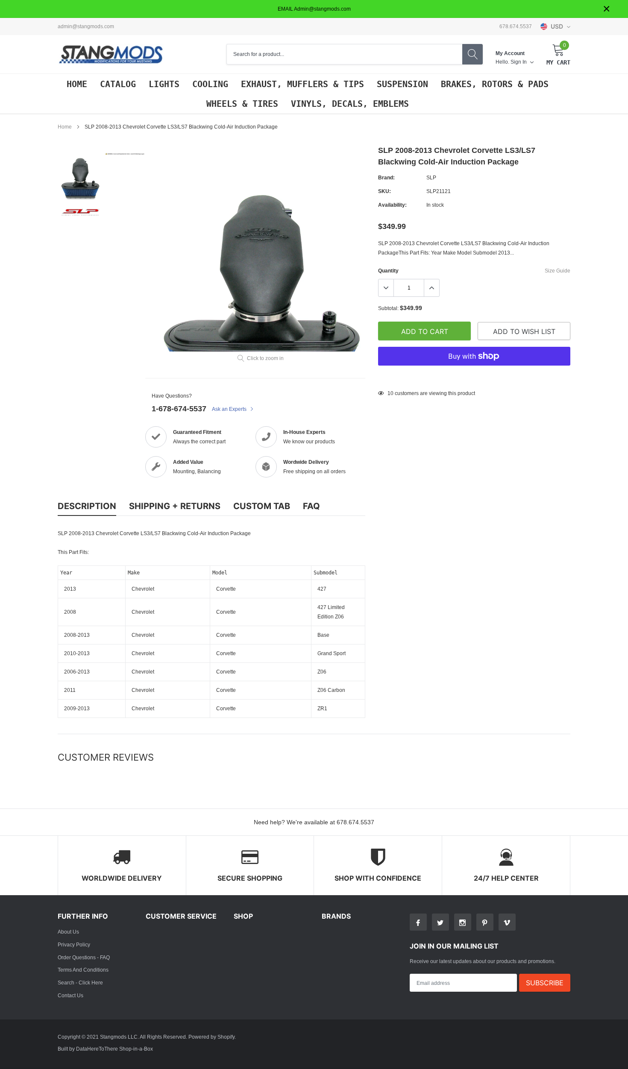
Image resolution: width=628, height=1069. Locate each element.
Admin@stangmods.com (86, 26)
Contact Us (70, 995)
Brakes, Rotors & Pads (495, 84)
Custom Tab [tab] (261, 506)
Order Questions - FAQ (84, 957)
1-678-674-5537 (179, 408)
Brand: (386, 177)
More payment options (474, 377)
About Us (68, 931)
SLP (431, 177)
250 (391, 393)
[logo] (111, 54)
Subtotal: (388, 308)
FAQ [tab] (311, 506)
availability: (392, 205)
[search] (472, 54)
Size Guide (557, 270)
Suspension (402, 84)
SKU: (384, 191)
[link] (80, 176)
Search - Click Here (80, 982)
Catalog (118, 84)
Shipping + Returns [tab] (174, 506)
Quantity (388, 270)
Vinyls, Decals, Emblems (350, 104)
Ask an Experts (230, 409)
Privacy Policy (74, 944)
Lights (164, 84)
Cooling (210, 84)
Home (77, 84)
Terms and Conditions (83, 969)
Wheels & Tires (242, 104)
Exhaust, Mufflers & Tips (302, 84)
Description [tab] (87, 506)
